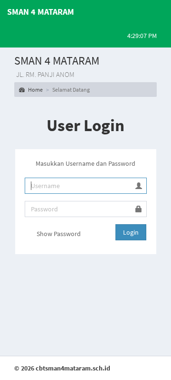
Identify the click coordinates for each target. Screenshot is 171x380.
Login (131, 232)
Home (35, 89)
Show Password (58, 233)
